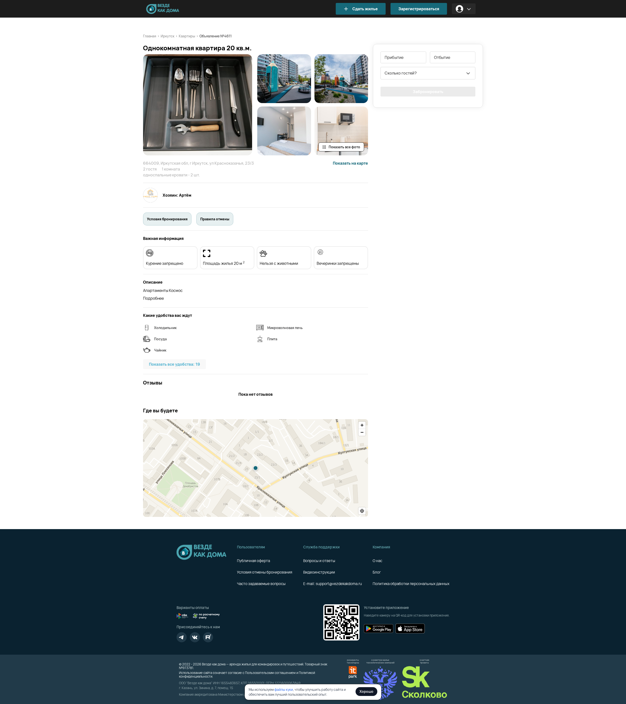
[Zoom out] (362, 432)
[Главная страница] (169, 9)
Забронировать (428, 91)
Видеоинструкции (319, 572)
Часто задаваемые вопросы (261, 583)
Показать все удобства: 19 (174, 364)
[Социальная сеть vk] (195, 637)
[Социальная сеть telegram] (182, 637)
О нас (377, 560)
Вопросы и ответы (319, 560)
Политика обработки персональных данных (411, 583)
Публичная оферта (253, 560)
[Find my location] (362, 510)
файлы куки (283, 689)
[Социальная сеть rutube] (208, 637)
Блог (377, 572)
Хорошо (366, 691)
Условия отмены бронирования (264, 572)
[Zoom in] (362, 425)
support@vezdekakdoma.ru (339, 583)
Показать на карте (350, 163)
